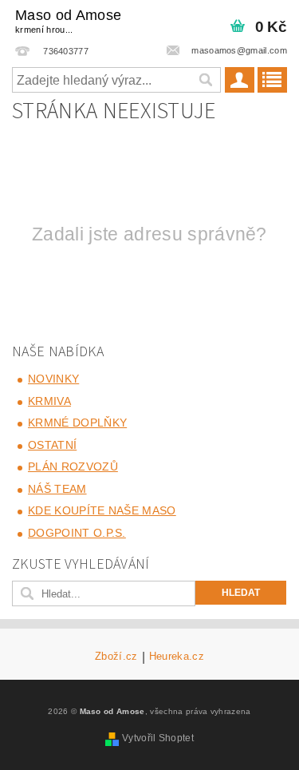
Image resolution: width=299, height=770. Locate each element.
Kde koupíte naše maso (102, 510)
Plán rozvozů (73, 466)
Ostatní (52, 445)
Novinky (53, 378)
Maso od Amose (68, 20)
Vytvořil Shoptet (158, 738)
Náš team (57, 488)
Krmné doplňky (77, 422)
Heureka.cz (176, 656)
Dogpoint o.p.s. (77, 532)
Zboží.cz (116, 656)
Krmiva (49, 401)
